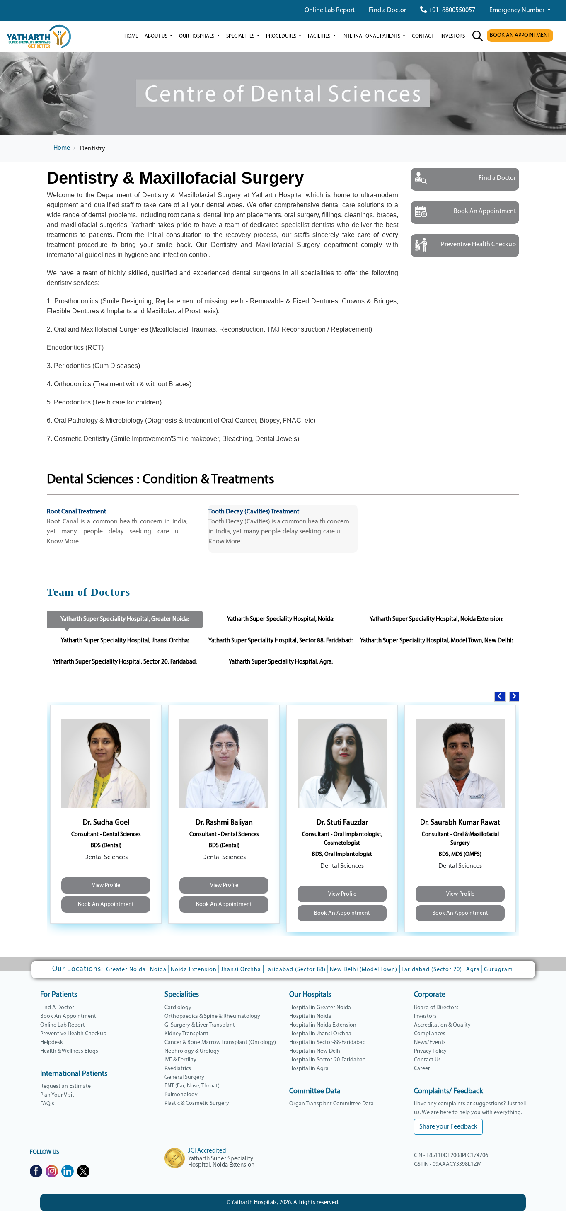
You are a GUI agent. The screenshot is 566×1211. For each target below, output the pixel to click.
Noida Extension (194, 969)
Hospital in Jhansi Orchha (320, 1034)
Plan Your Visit (57, 1095)
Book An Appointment (106, 904)
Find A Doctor (57, 1008)
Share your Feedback (448, 1127)
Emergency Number (517, 10)
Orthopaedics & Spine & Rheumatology (212, 1016)
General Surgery (184, 1077)
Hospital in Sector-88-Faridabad (327, 1042)
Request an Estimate (65, 1086)
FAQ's (47, 1104)
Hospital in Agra (309, 1069)
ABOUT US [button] (157, 36)
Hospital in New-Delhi (315, 1051)
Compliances (429, 1034)
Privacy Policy (430, 1051)
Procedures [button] (282, 36)
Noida (158, 969)
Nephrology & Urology (192, 1051)
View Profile (106, 885)
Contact (423, 36)
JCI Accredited (207, 1151)
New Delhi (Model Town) (363, 969)
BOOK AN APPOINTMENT (520, 35)
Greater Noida (126, 969)
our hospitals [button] (197, 36)
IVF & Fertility (180, 1060)
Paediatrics (177, 1069)
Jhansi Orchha (241, 969)
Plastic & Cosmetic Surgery (196, 1103)
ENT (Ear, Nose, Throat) (192, 1086)
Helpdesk (51, 1042)
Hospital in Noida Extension (322, 1025)
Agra (473, 969)
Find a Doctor (387, 10)
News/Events (430, 1042)
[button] (500, 697)
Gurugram (498, 969)
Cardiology (177, 1008)
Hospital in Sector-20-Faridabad (327, 1060)
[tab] (125, 619)
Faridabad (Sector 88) (295, 969)
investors (452, 36)
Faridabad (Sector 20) (432, 969)
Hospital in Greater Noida (320, 1008)
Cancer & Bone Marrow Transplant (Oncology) (220, 1042)
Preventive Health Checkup (73, 1034)
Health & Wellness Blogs (69, 1051)
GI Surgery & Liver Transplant (199, 1025)
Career (422, 1069)
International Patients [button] (372, 36)
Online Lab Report (330, 10)
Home (131, 36)
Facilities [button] (319, 36)
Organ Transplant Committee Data (331, 1104)
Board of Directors (436, 1008)
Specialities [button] (241, 36)
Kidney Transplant (186, 1034)
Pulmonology (181, 1095)
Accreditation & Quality (442, 1025)
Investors (425, 1016)
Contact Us (427, 1060)
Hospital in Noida (310, 1016)
